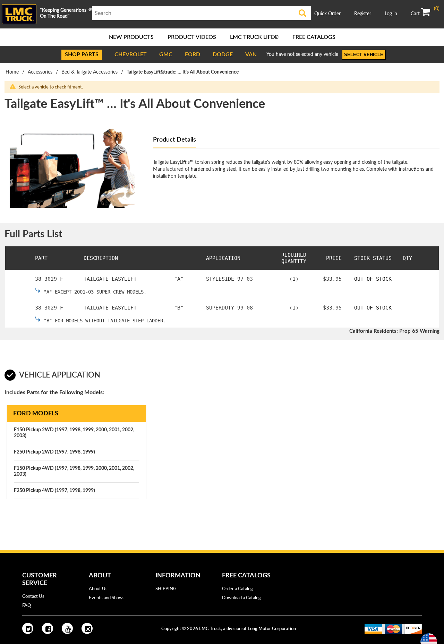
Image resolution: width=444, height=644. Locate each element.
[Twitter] (27, 628)
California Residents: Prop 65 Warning (394, 331)
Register (362, 13)
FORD (192, 54)
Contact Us (33, 596)
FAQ (26, 605)
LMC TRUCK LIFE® (254, 37)
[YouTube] (67, 628)
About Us (98, 589)
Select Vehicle (363, 54)
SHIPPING (166, 589)
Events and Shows (107, 598)
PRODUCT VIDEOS (192, 37)
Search (302, 13)
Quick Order (327, 13)
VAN (251, 54)
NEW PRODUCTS (131, 37)
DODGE (223, 54)
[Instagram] (87, 628)
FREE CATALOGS (313, 37)
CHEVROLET (130, 54)
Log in (391, 13)
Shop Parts (82, 54)
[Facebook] (47, 628)
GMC (165, 54)
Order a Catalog (237, 589)
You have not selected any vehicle (302, 54)
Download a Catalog (241, 598)
